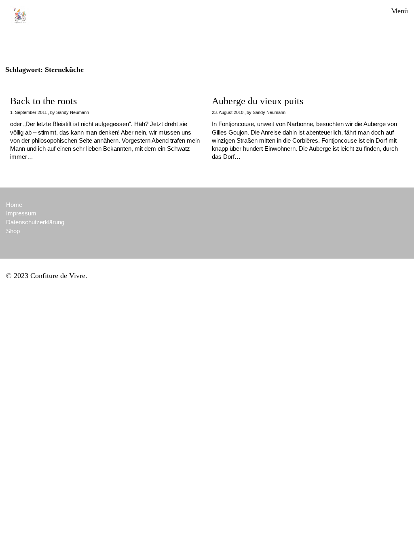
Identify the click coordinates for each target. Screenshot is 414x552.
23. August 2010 (227, 112)
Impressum (21, 213)
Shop (13, 231)
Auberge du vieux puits (257, 101)
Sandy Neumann (72, 112)
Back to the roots (43, 101)
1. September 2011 (28, 112)
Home (14, 204)
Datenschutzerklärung (35, 222)
